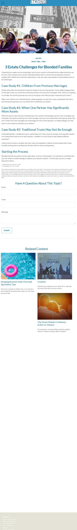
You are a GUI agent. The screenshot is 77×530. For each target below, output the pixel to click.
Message (5, 212)
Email (4, 199)
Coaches (41, 281)
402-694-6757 (11, 519)
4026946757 (12, 521)
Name (4, 187)
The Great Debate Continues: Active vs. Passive (51, 323)
